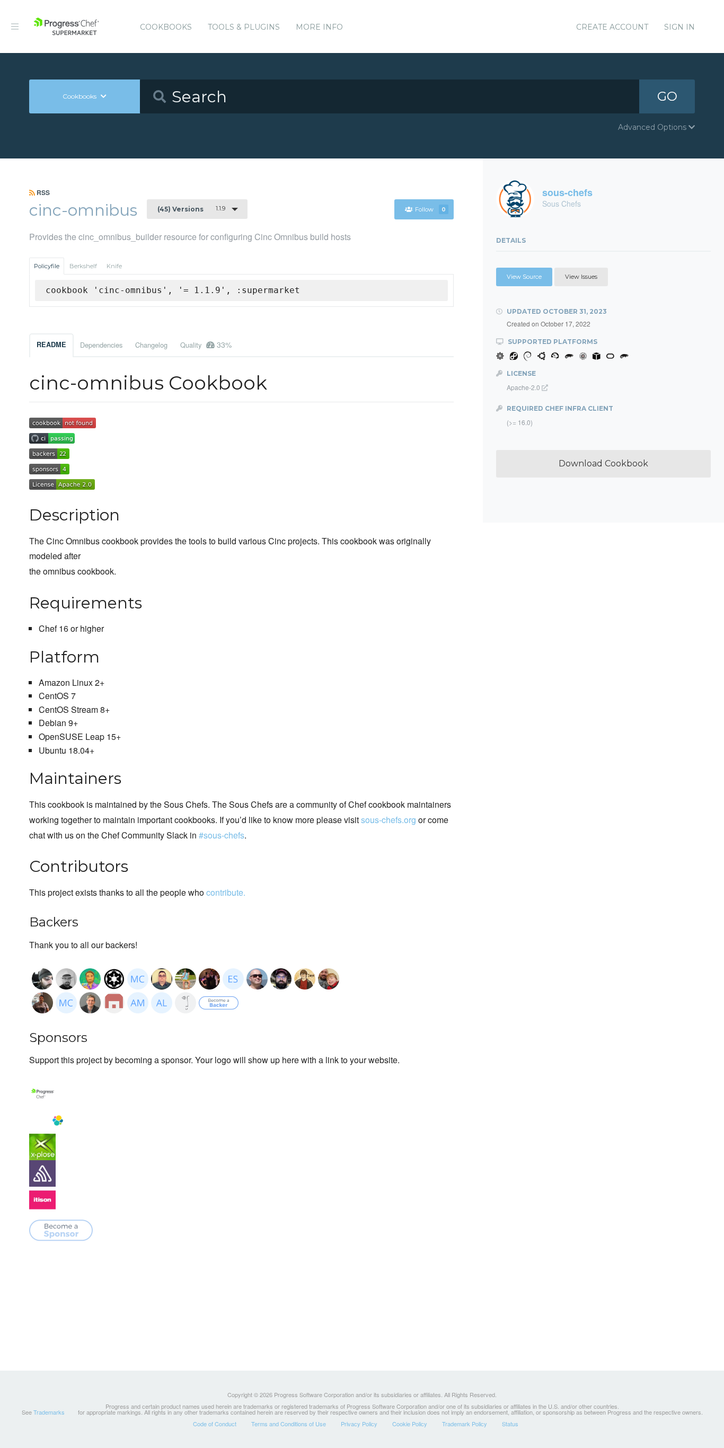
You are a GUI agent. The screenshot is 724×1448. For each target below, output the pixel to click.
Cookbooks (166, 27)
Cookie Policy (409, 1423)
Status (510, 1423)
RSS (42, 192)
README (51, 344)
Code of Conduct (214, 1423)
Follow (430, 209)
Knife (114, 266)
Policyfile (46, 266)
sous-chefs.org (388, 820)
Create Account (612, 27)
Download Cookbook (603, 463)
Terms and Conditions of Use (288, 1423)
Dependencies (101, 345)
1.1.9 (191, 209)
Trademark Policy (464, 1423)
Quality (206, 344)
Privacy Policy (359, 1423)
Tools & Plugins (244, 27)
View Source (524, 276)
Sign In (679, 27)
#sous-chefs (221, 835)
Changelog (151, 345)
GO (667, 96)
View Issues (581, 276)
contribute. (225, 892)
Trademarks (49, 1412)
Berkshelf (83, 266)
